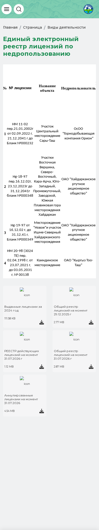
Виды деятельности (66, 27)
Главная (10, 27)
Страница (32, 27)
